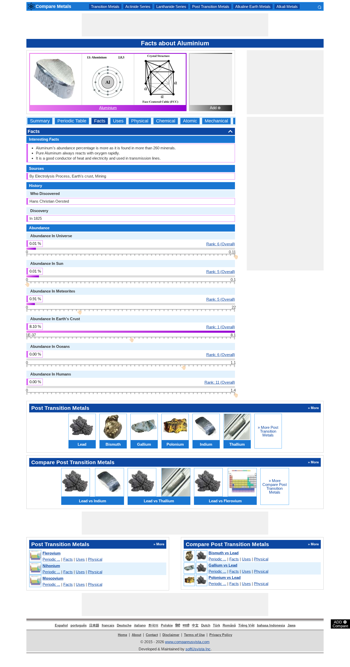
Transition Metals (105, 6)
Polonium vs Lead (225, 577)
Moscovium (53, 578)
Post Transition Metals (210, 6)
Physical (139, 121)
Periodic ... (51, 559)
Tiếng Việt (246, 625)
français (108, 625)
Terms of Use (194, 635)
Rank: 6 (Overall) (220, 244)
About (136, 635)
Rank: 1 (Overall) (220, 327)
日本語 (94, 625)
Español (61, 625)
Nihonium (51, 566)
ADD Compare (340, 623)
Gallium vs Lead (223, 565)
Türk (216, 625)
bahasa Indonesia (271, 625)
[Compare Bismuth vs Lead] (195, 556)
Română (229, 625)
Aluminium (108, 108)
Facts (99, 121)
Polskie (167, 625)
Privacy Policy (220, 635)
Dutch (205, 625)
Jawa (291, 625)
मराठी (186, 625)
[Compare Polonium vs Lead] (195, 581)
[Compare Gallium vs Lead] (195, 568)
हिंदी (177, 625)
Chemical (165, 121)
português (78, 625)
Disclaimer (170, 635)
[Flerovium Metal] (35, 556)
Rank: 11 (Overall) (219, 382)
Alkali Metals (287, 6)
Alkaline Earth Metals (253, 6)
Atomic (190, 121)
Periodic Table (71, 121)
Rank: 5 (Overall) (220, 271)
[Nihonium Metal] (35, 568)
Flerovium (51, 553)
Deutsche (124, 625)
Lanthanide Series (171, 6)
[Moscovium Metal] (35, 581)
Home (122, 635)
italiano (140, 625)
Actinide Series (137, 6)
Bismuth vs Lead (224, 553)
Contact (152, 635)
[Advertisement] (175, 24)
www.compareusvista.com (187, 642)
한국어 (153, 625)
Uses (118, 121)
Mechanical (216, 121)
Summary (40, 121)
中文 (195, 625)
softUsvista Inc (198, 649)
